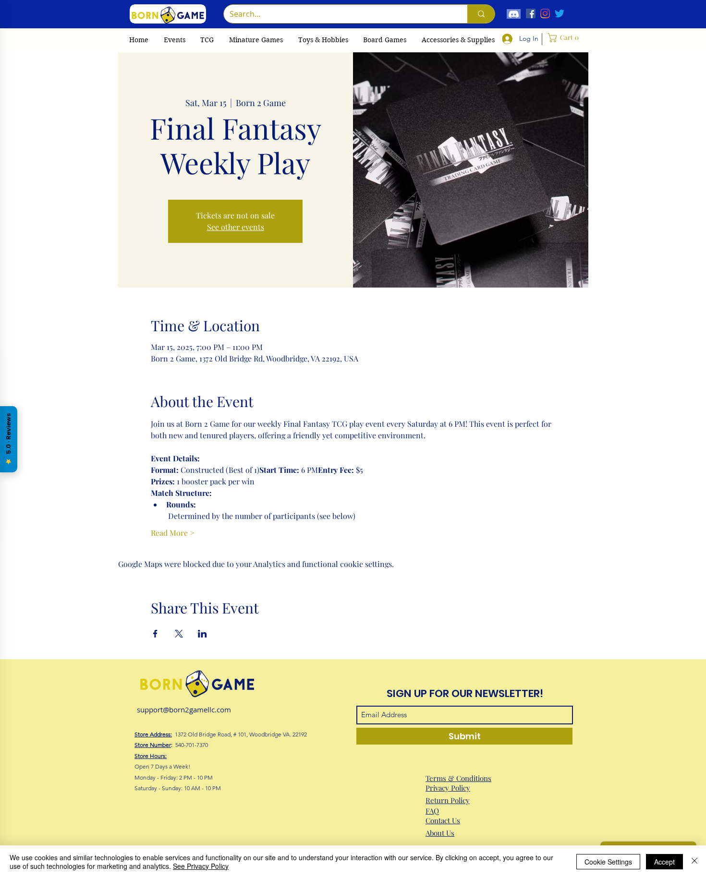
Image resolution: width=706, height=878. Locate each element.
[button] (207, 40)
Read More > (173, 533)
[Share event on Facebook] (155, 633)
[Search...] (481, 14)
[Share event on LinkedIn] (202, 633)
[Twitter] (559, 13)
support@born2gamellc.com (184, 709)
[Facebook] (531, 13)
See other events (235, 227)
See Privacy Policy (201, 866)
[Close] (694, 861)
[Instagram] (545, 13)
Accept (664, 861)
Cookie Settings (608, 861)
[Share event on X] (178, 633)
